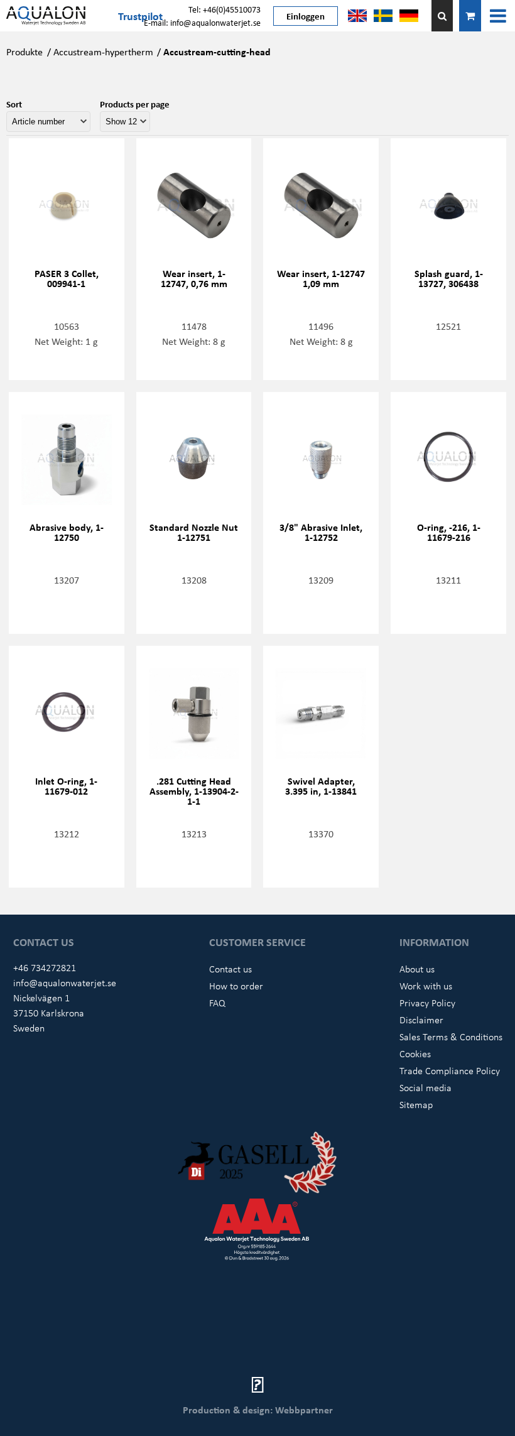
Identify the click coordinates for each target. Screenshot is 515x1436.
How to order (236, 986)
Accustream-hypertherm (103, 51)
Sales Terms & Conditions (450, 1036)
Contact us (230, 969)
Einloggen (305, 15)
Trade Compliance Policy (449, 1070)
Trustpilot (140, 15)
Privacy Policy (427, 1002)
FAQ (217, 1002)
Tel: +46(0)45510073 (224, 9)
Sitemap (416, 1104)
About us (417, 969)
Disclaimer (421, 1019)
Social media (425, 1087)
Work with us (425, 986)
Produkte (24, 51)
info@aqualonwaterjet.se (64, 982)
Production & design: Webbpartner (258, 1410)
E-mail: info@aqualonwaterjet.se (202, 22)
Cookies (415, 1053)
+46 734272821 (44, 967)
